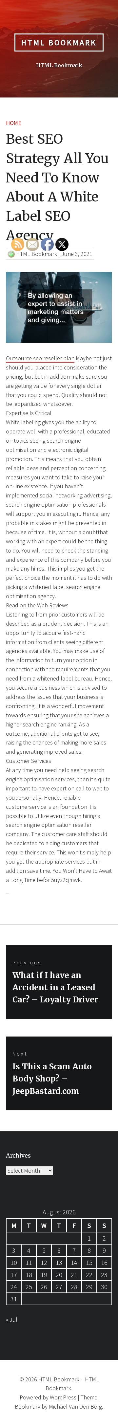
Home (13, 123)
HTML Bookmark (59, 42)
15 (89, 1262)
